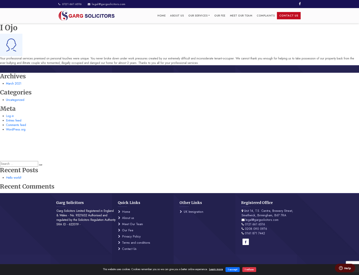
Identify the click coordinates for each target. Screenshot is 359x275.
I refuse (249, 269)
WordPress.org (15, 129)
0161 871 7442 (255, 233)
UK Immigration (193, 212)
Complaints (266, 15)
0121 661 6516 (71, 4)
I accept (232, 269)
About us (177, 15)
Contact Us (288, 15)
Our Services (198, 15)
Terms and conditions (136, 243)
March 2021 (13, 83)
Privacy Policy (131, 236)
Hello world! (14, 177)
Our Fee (219, 15)
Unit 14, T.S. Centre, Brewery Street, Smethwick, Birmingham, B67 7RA (267, 213)
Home (161, 15)
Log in (10, 116)
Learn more (216, 269)
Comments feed (16, 125)
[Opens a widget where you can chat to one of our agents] (345, 268)
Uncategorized (15, 100)
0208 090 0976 (256, 229)
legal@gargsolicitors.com (108, 4)
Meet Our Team (241, 15)
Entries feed (13, 120)
